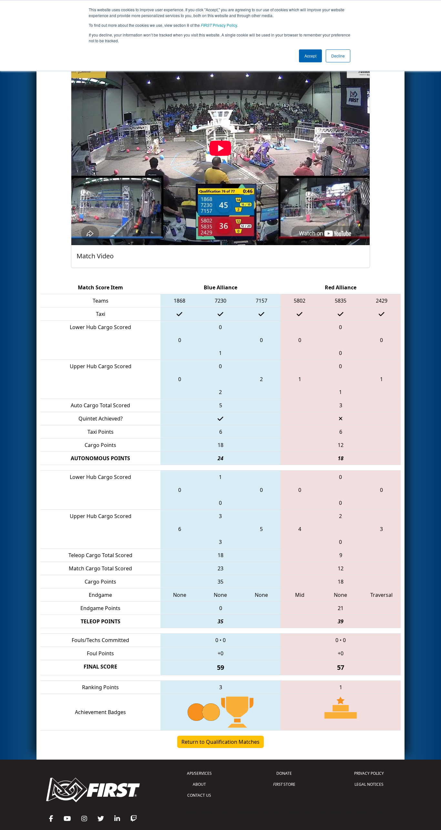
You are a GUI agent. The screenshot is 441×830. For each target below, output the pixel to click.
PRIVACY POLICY (369, 773)
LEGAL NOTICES (369, 784)
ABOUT (199, 784)
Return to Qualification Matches (220, 741)
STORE (284, 784)
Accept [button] (310, 55)
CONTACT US (199, 795)
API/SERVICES (199, 773)
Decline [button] (338, 55)
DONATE (284, 773)
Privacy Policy (219, 25)
